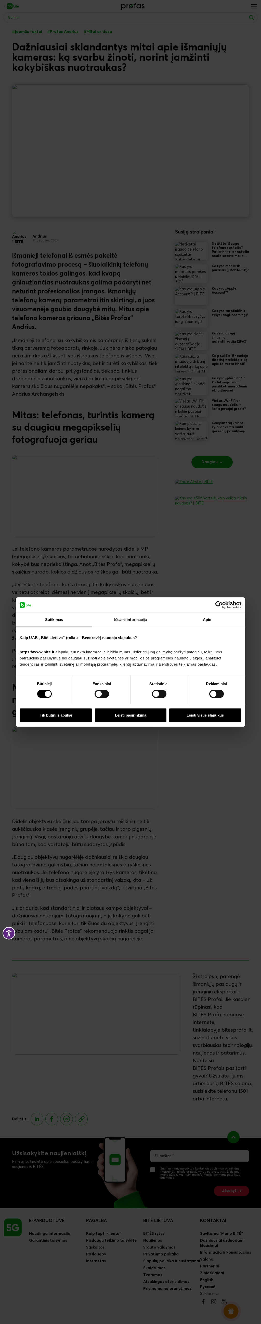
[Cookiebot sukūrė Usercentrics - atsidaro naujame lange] (219, 605)
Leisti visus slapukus (205, 715)
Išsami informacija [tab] (130, 619)
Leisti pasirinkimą (130, 715)
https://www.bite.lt (37, 652)
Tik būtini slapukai (56, 715)
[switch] (102, 694)
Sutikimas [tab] (54, 619)
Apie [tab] (207, 619)
